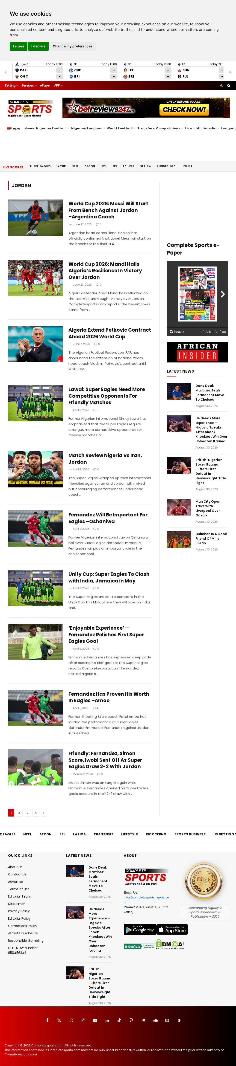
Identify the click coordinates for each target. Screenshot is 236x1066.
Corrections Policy (22, 926)
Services (28, 85)
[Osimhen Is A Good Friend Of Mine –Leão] (179, 539)
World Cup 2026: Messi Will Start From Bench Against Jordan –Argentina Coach (108, 210)
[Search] (228, 85)
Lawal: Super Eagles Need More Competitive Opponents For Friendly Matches (106, 396)
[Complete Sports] (30, 109)
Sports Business (190, 834)
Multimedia (206, 128)
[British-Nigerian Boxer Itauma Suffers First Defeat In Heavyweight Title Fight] (179, 465)
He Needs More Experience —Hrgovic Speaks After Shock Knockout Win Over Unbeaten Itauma (211, 429)
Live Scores (13, 167)
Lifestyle (129, 834)
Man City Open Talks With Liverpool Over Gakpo (207, 508)
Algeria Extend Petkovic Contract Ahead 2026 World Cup (109, 333)
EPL (114, 166)
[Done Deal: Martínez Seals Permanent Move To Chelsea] (179, 391)
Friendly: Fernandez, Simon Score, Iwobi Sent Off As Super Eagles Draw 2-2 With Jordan (105, 760)
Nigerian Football (51, 128)
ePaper (45, 85)
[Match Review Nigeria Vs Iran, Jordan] (35, 469)
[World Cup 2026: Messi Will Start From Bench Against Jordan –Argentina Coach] (35, 217)
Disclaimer (16, 903)
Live (188, 128)
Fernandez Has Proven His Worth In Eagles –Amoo (108, 697)
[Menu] (13, 128)
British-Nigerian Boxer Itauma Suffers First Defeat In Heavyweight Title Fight (210, 471)
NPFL (75, 166)
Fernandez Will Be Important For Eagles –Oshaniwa (108, 518)
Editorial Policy (19, 918)
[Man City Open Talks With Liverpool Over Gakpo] (179, 507)
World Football (120, 128)
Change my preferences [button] (73, 46)
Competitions (168, 128)
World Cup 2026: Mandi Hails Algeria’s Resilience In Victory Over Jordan (105, 271)
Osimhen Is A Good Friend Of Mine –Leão (211, 538)
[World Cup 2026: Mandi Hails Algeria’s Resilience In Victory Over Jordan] (35, 278)
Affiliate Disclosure (23, 933)
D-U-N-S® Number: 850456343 (23, 950)
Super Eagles (40, 166)
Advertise (15, 881)
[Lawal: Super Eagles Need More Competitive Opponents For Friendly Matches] (35, 403)
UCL (103, 166)
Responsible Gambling (26, 940)
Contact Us (17, 874)
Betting (10, 85)
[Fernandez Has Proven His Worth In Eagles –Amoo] (35, 708)
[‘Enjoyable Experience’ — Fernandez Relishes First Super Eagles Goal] (35, 642)
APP (57, 85)
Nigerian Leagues (86, 128)
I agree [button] (18, 46)
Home (29, 128)
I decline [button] (38, 46)
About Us (15, 867)
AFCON (90, 166)
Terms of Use (19, 889)
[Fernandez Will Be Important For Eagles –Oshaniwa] (35, 528)
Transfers (146, 128)
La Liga (128, 166)
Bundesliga (166, 166)
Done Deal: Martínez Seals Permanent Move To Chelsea (209, 392)
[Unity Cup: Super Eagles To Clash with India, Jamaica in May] (35, 588)
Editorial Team (19, 896)
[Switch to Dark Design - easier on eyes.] (221, 85)
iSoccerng (156, 834)
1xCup (61, 166)
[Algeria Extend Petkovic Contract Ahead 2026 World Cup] (35, 344)
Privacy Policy (19, 911)
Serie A (145, 166)
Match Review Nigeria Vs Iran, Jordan (105, 458)
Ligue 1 (186, 166)
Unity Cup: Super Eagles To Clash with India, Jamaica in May (109, 577)
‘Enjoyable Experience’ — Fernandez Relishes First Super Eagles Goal (106, 634)
